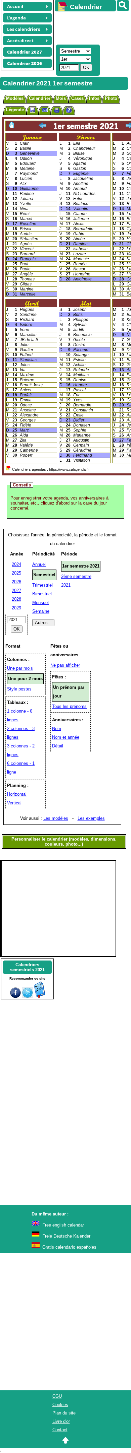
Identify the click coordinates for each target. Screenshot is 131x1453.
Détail (57, 745)
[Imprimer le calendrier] (57, 111)
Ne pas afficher (65, 665)
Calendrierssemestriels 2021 (27, 967)
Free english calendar (63, 1225)
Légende (15, 109)
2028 (16, 599)
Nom (56, 728)
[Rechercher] (123, 5)
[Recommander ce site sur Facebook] (15, 996)
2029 (16, 607)
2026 (16, 581)
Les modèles (55, 818)
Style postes (19, 688)
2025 (16, 573)
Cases (77, 98)
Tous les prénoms (69, 706)
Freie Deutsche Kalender (66, 1236)
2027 (16, 590)
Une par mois (20, 668)
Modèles (15, 98)
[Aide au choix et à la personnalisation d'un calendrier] (68, 111)
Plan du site (64, 1412)
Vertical (14, 802)
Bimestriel (42, 593)
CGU (57, 1396)
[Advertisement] (90, 27)
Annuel (39, 564)
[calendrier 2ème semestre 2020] (42, 126)
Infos (94, 98)
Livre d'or (61, 1421)
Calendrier (39, 98)
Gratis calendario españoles (69, 1247)
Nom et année (65, 737)
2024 (16, 564)
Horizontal (17, 794)
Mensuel (40, 602)
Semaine (40, 611)
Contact (60, 1429)
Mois (61, 98)
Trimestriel (42, 585)
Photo (111, 98)
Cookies (60, 1404)
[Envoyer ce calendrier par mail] (44, 110)
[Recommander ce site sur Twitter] (27, 996)
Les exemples (91, 818)
